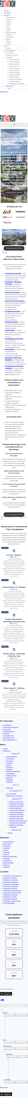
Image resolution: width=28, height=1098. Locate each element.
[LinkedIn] (3, 1001)
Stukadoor (8, 39)
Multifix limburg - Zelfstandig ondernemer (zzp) (14, 655)
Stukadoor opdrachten (14, 77)
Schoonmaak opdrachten (14, 68)
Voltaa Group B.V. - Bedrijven (14, 688)
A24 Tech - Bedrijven (14, 555)
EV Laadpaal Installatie (12, 311)
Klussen (6, 10)
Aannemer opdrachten (14, 70)
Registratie (8, 48)
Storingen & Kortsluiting (13, 273)
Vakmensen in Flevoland (10, 882)
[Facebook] (1, 1001)
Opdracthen (15, 799)
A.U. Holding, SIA (8, 735)
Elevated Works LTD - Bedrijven (14, 587)
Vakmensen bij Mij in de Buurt (12, 876)
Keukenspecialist (10, 37)
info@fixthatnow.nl (9, 731)
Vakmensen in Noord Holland (12, 892)
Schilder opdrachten (13, 66)
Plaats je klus (4, 92)
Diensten (14, 753)
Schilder (8, 26)
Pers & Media (7, 725)
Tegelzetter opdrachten (14, 72)
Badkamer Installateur (11, 32)
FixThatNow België (9, 903)
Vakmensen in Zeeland (10, 899)
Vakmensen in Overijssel (10, 895)
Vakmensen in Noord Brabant (12, 890)
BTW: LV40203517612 (10, 740)
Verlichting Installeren (12, 292)
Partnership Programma (10, 727)
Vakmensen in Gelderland (11, 884)
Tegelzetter (8, 43)
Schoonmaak (9, 19)
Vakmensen (7, 13)
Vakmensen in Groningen (10, 886)
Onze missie (6, 729)
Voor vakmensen (10, 52)
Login (14, 785)
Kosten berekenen (10, 17)
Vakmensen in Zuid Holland (11, 901)
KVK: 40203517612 (9, 738)
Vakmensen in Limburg (10, 888)
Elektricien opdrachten (14, 59)
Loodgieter (8, 24)
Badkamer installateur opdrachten (16, 83)
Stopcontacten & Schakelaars (15, 301)
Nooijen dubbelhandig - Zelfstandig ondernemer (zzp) (14, 620)
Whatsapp (6, 733)
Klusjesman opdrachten (14, 61)
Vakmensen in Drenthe (10, 878)
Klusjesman (8, 21)
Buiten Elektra (10, 349)
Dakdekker (8, 41)
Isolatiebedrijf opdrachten (15, 81)
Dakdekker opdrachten (14, 75)
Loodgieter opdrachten (14, 64)
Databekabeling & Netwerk (14, 339)
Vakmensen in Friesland (10, 880)
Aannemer (8, 30)
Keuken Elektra (10, 330)
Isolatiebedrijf (9, 34)
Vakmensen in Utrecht (10, 897)
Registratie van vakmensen (12, 55)
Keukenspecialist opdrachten (15, 79)
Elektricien (8, 28)
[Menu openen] (14, 124)
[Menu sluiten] (14, 1005)
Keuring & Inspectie (11, 322)
